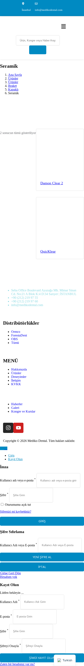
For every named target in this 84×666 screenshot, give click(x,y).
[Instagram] (8, 428)
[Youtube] (18, 428)
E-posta (5, 616)
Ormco (15, 331)
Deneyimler (18, 376)
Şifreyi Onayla (9, 645)
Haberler (16, 404)
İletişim (16, 380)
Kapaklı (13, 89)
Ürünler (13, 78)
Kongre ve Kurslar (23, 411)
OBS (14, 339)
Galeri (15, 407)
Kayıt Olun (15, 459)
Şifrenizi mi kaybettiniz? (15, 511)
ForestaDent (19, 335)
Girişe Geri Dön (10, 573)
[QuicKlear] (60, 221)
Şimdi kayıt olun (42, 658)
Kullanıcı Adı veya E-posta (17, 545)
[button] (63, 26)
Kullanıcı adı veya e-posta (16, 480)
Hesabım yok (8, 577)
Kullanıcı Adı (8, 601)
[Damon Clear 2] (60, 153)
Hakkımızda (19, 369)
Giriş (11, 455)
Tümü (15, 342)
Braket (12, 85)
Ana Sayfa (15, 74)
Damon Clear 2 (51, 183)
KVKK (16, 384)
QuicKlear (48, 251)
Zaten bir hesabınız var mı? (17, 664)
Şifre (3, 495)
